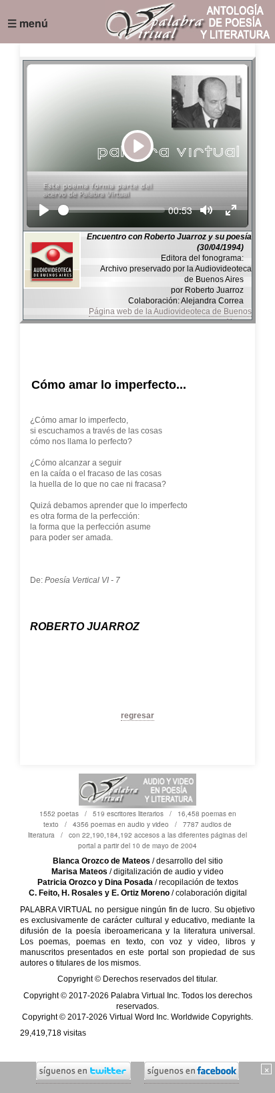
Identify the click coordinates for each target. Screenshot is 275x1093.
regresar (137, 715)
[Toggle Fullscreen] (231, 210)
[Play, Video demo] (44, 210)
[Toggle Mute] (206, 210)
